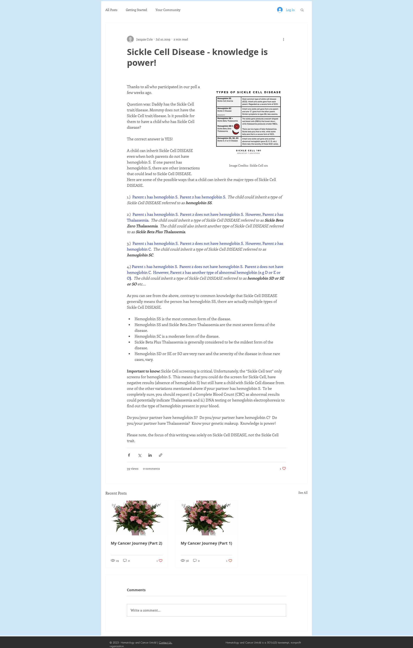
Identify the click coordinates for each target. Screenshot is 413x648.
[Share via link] (161, 455)
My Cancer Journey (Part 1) (206, 543)
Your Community (168, 10)
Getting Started (136, 10)
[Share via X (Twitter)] (139, 455)
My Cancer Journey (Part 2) (136, 543)
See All (303, 492)
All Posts (111, 10)
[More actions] (283, 39)
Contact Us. (165, 642)
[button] (302, 9)
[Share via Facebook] (129, 455)
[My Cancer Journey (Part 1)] (207, 518)
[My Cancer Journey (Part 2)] (137, 518)
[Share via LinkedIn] (150, 455)
